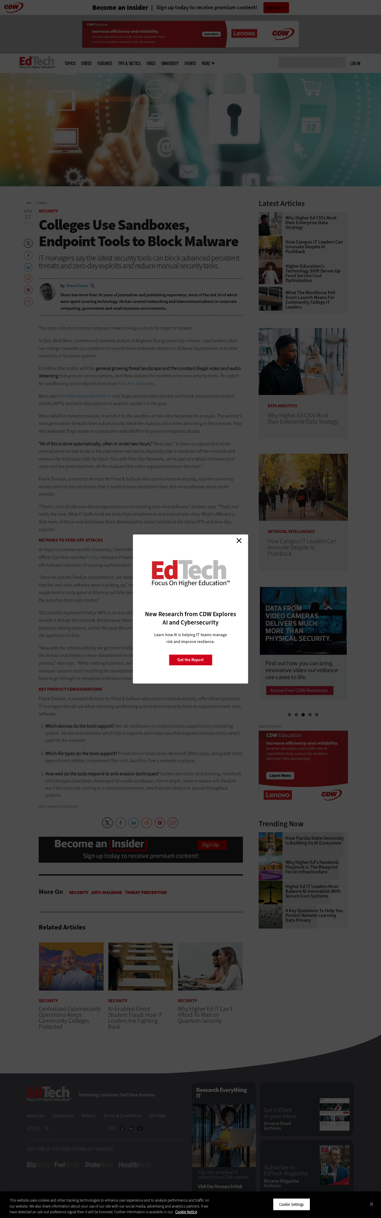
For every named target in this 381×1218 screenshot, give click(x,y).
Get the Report (190, 660)
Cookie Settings (291, 1204)
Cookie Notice (186, 1211)
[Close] (371, 1204)
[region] (190, 1204)
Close (239, 540)
